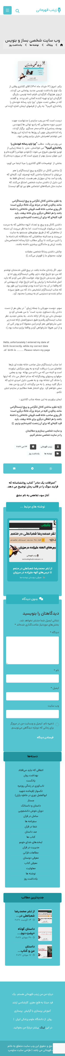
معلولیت (31, 868)
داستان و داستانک (31, 806)
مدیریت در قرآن (31, 848)
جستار (31, 801)
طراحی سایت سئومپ (19, 1050)
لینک (42, 1028)
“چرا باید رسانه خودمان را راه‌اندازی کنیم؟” (36, 146)
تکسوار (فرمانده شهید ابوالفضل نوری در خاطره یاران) (31, 793)
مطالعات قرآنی (30, 853)
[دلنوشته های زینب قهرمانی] (45, 10)
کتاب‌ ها (31, 837)
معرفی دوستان (35, 578)
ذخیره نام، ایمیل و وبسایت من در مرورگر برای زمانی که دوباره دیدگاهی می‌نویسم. (32, 726)
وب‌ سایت (53, 706)
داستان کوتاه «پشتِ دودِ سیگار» (26, 933)
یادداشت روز (34, 453)
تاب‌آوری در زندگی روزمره (31, 786)
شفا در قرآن (31, 827)
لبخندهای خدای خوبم (30, 842)
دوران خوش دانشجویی (30, 811)
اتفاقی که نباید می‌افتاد (30, 770)
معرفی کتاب (30, 863)
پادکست (30, 781)
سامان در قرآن (30, 816)
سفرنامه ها (31, 821)
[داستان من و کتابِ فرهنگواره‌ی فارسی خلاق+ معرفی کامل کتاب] (45, 952)
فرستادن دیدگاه (45, 738)
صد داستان (31, 832)
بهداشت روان (31, 776)
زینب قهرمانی (46, 446)
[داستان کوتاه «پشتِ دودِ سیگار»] (45, 934)
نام (56, 670)
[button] (7, 10)
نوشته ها (48, 453)
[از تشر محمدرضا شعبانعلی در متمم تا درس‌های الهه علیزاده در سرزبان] (45, 916)
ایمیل (55, 688)
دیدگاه (54, 633)
